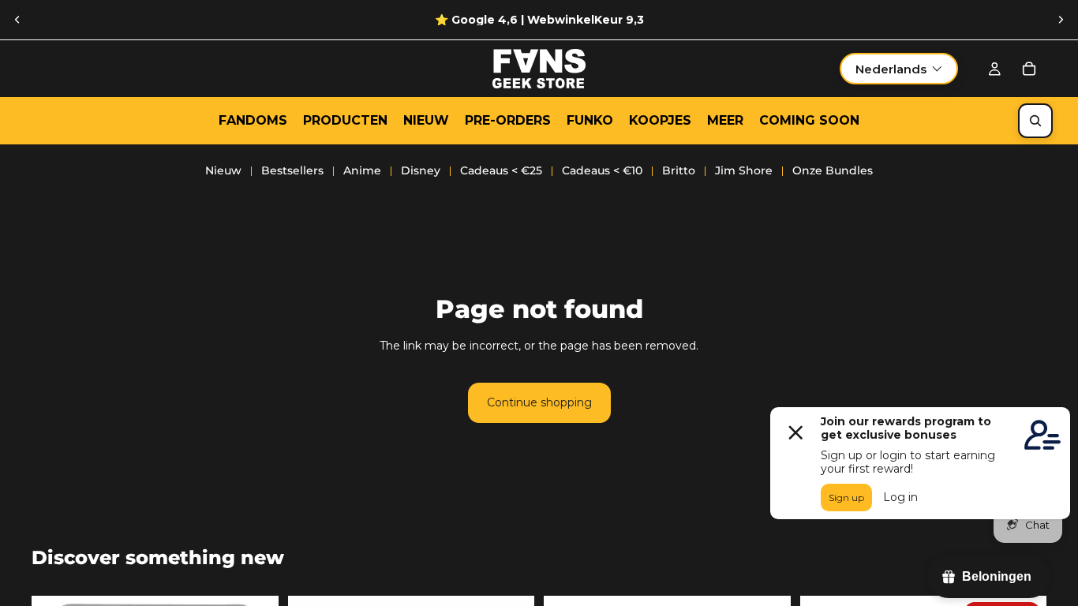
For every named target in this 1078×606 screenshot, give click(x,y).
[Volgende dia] (1060, 19)
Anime (362, 170)
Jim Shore (744, 170)
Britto (678, 170)
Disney (420, 170)
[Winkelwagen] (1029, 68)
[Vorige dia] (17, 19)
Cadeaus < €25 (501, 170)
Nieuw (223, 170)
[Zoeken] (1035, 120)
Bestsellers (292, 170)
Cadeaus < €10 (602, 170)
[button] (899, 68)
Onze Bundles (832, 170)
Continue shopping (539, 402)
